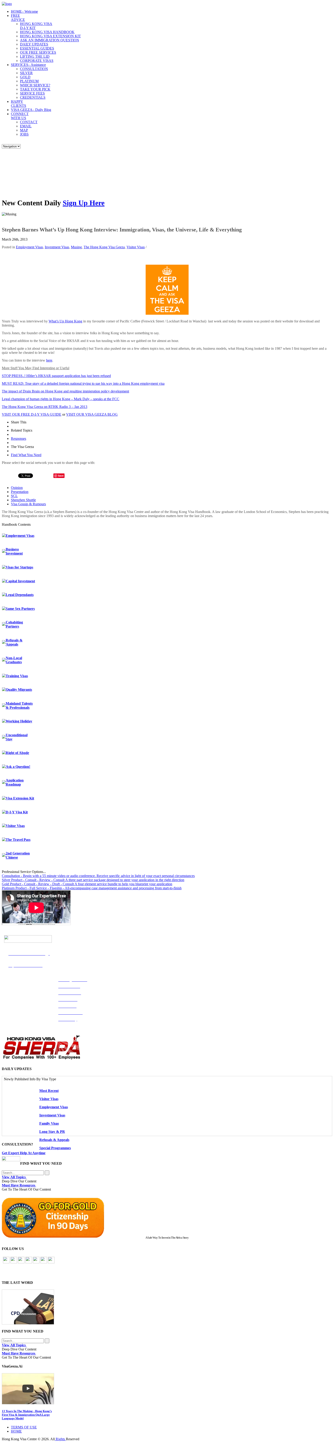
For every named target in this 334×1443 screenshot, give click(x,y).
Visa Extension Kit (20, 798)
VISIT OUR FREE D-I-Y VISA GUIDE (31, 414)
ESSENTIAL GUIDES (37, 48)
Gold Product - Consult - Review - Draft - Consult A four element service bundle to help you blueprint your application (87, 884)
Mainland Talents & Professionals (19, 705)
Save (61, 475)
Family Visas (49, 1123)
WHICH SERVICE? (35, 85)
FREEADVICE (18, 18)
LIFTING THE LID (35, 56)
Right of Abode (17, 753)
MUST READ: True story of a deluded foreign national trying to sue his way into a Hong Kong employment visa (83, 383)
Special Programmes (55, 1148)
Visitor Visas (136, 247)
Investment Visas (57, 247)
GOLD (25, 77)
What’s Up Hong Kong (65, 321)
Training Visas (17, 676)
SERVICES (28, 65)
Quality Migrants (19, 689)
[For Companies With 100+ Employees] (41, 1058)
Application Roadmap (15, 782)
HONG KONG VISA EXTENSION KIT (50, 36)
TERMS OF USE (24, 1427)
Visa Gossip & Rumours (28, 504)
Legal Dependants (20, 595)
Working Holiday (19, 721)
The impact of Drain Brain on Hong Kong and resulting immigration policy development (65, 391)
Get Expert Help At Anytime (23, 1153)
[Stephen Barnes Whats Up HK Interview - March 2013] (167, 313)
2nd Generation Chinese (18, 855)
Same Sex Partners (20, 609)
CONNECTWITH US (20, 116)
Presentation (19, 492)
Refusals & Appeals (14, 642)
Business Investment (14, 551)
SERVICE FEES (32, 93)
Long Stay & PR (52, 1132)
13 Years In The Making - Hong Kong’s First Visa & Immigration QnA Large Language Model (27, 1414)
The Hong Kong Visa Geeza (104, 247)
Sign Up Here (84, 203)
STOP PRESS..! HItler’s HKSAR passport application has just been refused (56, 376)
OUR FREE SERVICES (38, 52)
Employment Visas (29, 247)
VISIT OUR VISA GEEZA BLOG (92, 414)
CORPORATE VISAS (36, 61)
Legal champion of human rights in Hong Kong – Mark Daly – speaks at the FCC (60, 399)
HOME (24, 11)
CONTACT (28, 122)
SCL (14, 496)
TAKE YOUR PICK (35, 89)
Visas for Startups (19, 567)
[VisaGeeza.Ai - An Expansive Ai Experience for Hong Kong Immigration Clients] (167, 1388)
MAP (24, 130)
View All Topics (14, 1177)
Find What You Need (26, 455)
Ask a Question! (18, 767)
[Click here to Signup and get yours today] (167, 1307)
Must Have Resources (19, 1185)
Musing (76, 247)
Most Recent (49, 1091)
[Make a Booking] (11, 1160)
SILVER (26, 73)
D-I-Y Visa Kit (17, 812)
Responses (18, 438)
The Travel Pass (18, 840)
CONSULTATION (34, 69)
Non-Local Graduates (14, 660)
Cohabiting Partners (14, 624)
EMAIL (26, 126)
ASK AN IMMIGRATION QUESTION (49, 40)
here (49, 360)
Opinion (17, 488)
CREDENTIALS (32, 97)
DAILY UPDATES (34, 44)
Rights (60, 1439)
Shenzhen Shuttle (23, 500)
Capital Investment (20, 581)
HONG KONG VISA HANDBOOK (47, 32)
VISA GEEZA (31, 110)
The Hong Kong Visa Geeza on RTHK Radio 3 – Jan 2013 (44, 407)
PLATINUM (29, 81)
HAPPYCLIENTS (18, 104)
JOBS (24, 134)
